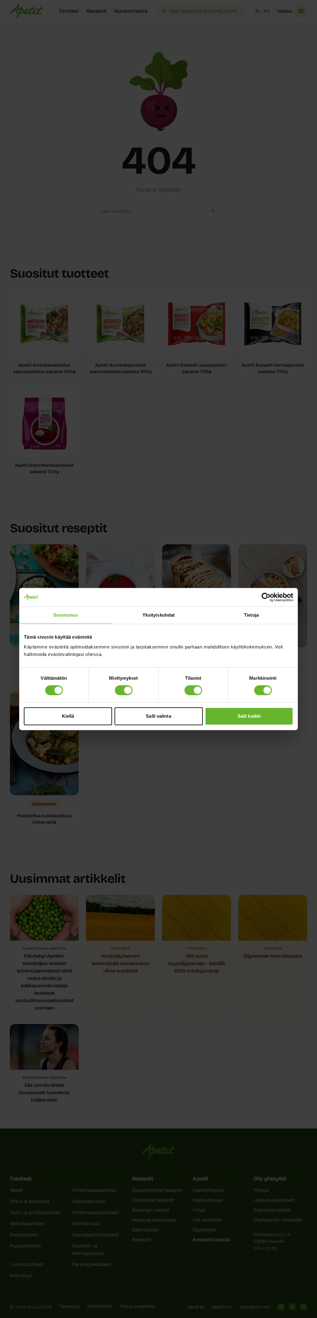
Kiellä (68, 716)
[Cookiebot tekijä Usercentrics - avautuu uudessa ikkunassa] (266, 597)
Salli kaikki (249, 716)
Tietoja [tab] (251, 615)
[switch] (123, 690)
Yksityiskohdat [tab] (158, 615)
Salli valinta (158, 716)
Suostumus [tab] (65, 615)
